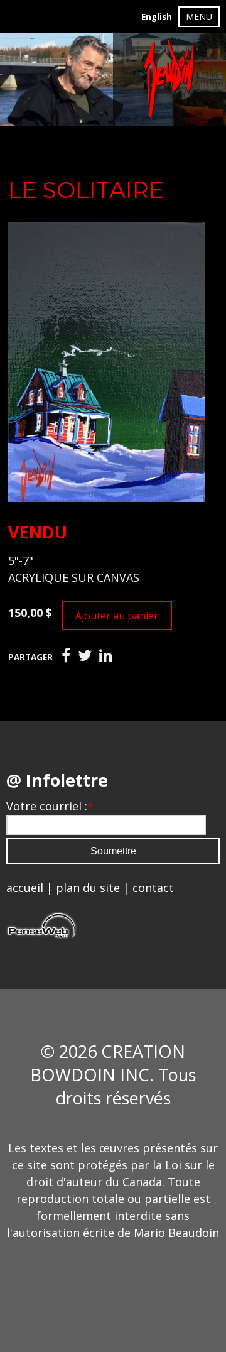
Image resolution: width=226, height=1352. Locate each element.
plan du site (88, 887)
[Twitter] (84, 656)
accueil (24, 887)
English (156, 17)
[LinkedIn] (106, 656)
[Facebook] (66, 656)
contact (153, 887)
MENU (199, 17)
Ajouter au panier (116, 616)
